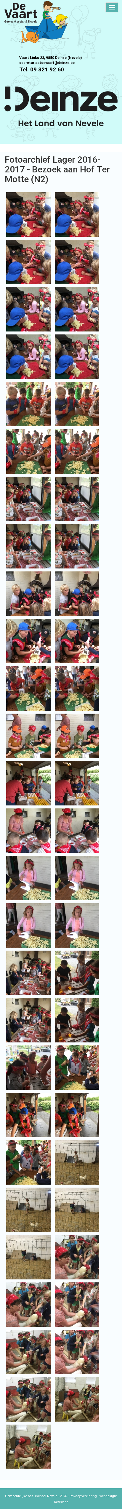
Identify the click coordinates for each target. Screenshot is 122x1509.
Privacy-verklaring (83, 1496)
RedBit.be (61, 1502)
